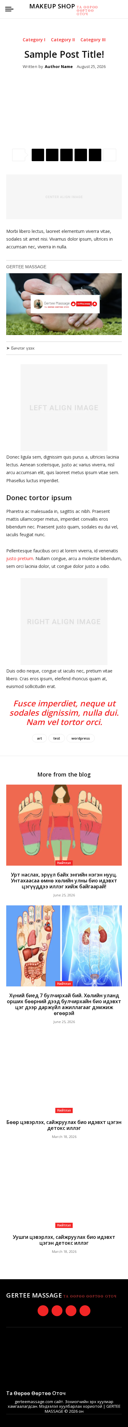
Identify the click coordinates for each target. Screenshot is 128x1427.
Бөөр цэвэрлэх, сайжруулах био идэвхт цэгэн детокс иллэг (64, 1125)
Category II (63, 40)
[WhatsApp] (81, 155)
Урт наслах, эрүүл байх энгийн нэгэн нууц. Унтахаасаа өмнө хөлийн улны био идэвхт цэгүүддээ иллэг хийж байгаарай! (64, 880)
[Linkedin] (95, 155)
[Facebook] (38, 155)
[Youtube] (85, 1310)
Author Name (59, 66)
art (39, 738)
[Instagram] (57, 1310)
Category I (34, 40)
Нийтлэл (64, 863)
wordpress (80, 738)
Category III (93, 40)
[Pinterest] (66, 155)
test (56, 738)
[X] (52, 155)
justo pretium (19, 558)
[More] (109, 155)
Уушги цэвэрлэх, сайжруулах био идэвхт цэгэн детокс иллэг (64, 1240)
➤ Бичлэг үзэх (20, 348)
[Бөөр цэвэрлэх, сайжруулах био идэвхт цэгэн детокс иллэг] (64, 1072)
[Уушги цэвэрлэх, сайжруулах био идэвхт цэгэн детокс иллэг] (64, 1187)
